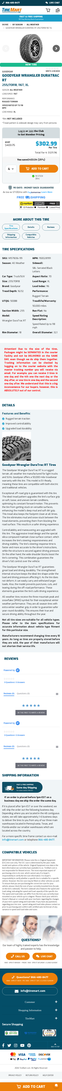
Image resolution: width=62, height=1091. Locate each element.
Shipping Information (11, 236)
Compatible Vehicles (31, 236)
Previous (5, 48)
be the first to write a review (31, 712)
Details (31, 227)
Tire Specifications (11, 227)
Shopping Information (29, 1010)
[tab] (9, 694)
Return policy (32, 1075)
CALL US (20, 956)
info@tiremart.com (13, 839)
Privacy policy (15, 1075)
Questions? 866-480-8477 (29, 979)
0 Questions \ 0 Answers (14, 682)
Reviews (51, 227)
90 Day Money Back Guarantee (31, 18)
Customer (30, 1002)
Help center (48, 1075)
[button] (39, 205)
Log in (21, 131)
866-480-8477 (13, 3)
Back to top (55, 1047)
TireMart (29, 1018)
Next (56, 48)
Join (31, 131)
